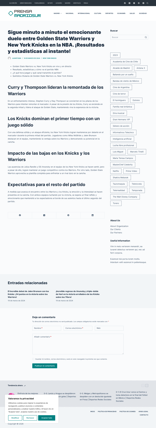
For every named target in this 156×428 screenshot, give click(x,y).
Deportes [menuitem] (109, 13)
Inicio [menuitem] (92, 411)
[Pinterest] (139, 3)
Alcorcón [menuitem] (13, 3)
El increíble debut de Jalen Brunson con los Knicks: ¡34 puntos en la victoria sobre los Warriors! (28, 294)
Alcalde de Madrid (121, 68)
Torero (116, 203)
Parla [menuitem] (86, 3)
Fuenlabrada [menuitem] (39, 3)
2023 (115, 55)
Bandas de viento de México (126, 81)
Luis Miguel (118, 151)
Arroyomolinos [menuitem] (26, 3)
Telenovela (137, 184)
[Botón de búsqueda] (145, 37)
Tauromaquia (119, 184)
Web (98, 328)
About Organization (119, 226)
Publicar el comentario (45, 366)
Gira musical (118, 113)
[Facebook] (125, 3)
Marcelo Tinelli (137, 151)
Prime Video (131, 171)
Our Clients (115, 229)
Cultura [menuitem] (97, 13)
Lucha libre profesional (123, 145)
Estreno (136, 100)
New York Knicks (49, 58)
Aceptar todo (46, 418)
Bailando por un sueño (123, 74)
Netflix (116, 171)
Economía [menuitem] (121, 13)
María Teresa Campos (123, 158)
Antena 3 (141, 68)
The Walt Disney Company (125, 197)
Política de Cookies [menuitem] (128, 411)
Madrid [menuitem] (67, 3)
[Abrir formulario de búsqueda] (147, 3)
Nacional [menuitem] (70, 13)
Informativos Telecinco (123, 132)
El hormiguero (119, 100)
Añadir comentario (42, 337)
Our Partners (116, 232)
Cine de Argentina (121, 87)
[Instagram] (134, 3)
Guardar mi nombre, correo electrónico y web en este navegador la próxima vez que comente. (71, 359)
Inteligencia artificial (122, 139)
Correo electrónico (74, 328)
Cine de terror (119, 94)
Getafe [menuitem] (50, 3)
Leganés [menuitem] (59, 3)
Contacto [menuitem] (144, 415)
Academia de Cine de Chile (125, 61)
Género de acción (121, 126)
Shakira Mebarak (120, 177)
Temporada (137, 190)
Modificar (15, 418)
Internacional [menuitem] (84, 13)
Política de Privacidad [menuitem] (107, 411)
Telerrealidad (119, 190)
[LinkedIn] (92, 215)
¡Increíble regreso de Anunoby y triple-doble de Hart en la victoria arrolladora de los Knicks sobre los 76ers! (77, 294)
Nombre (38, 328)
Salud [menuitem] (132, 13)
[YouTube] (143, 3)
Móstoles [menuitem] (77, 3)
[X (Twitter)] (129, 3)
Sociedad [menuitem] (143, 13)
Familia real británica (122, 106)
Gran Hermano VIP (121, 119)
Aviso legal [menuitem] (143, 411)
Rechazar (30, 418)
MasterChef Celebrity (123, 164)
